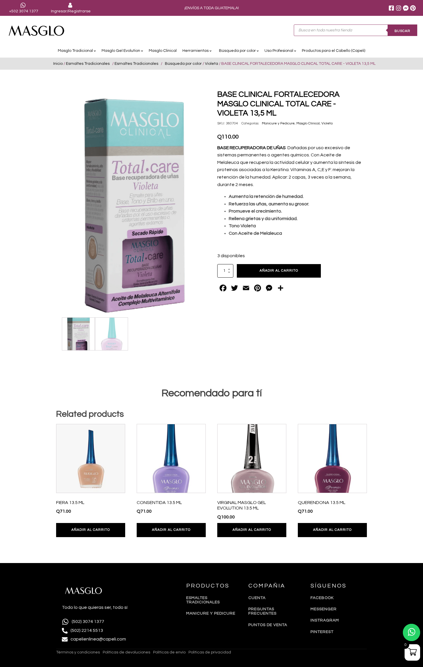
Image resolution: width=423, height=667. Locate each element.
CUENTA (257, 598)
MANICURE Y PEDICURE (210, 613)
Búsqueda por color (236, 51)
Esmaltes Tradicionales (88, 64)
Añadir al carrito (279, 270)
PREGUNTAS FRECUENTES (262, 611)
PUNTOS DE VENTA (267, 625)
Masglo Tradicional (75, 51)
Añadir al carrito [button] (90, 530)
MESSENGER (323, 609)
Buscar (402, 31)
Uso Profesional (278, 51)
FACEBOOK (322, 598)
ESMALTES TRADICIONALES (203, 600)
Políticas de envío (169, 652)
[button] (196, 99)
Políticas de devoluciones (126, 652)
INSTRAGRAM (324, 620)
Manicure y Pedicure (277, 123)
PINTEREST (322, 632)
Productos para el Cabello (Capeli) (333, 51)
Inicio (58, 64)
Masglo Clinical (163, 51)
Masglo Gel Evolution (121, 51)
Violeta (211, 64)
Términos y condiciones (78, 652)
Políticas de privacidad (209, 652)
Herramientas (195, 51)
